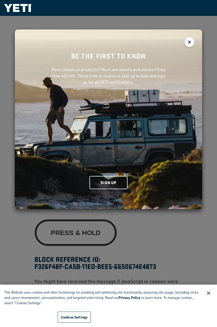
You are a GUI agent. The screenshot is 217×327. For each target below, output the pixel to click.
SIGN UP (108, 182)
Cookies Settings (74, 317)
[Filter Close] (189, 42)
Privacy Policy (130, 297)
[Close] (208, 293)
